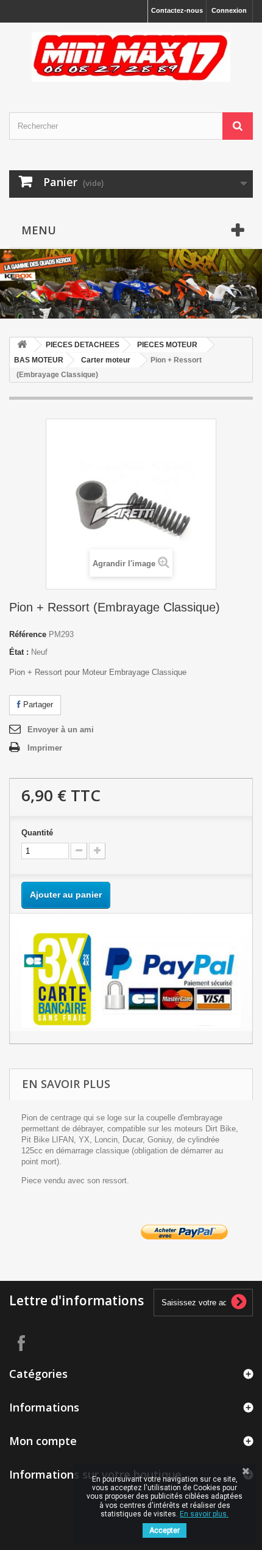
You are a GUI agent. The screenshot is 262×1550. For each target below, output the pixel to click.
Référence (27, 634)
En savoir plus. (204, 1514)
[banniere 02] (131, 258)
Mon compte (43, 1440)
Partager (37, 704)
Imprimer (44, 747)
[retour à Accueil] (22, 345)
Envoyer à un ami (60, 729)
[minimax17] (131, 57)
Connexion (229, 10)
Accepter (164, 1530)
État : (19, 652)
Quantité (37, 832)
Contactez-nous (177, 10)
